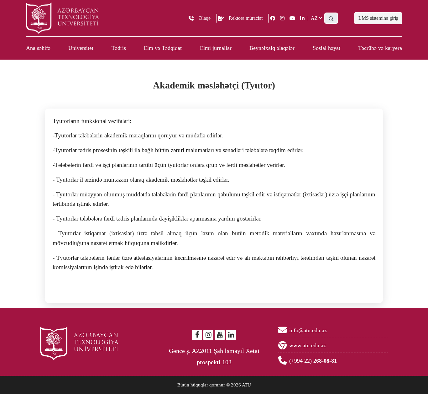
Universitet (80, 48)
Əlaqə (205, 18)
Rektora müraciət (246, 18)
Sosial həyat (326, 48)
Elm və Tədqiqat (163, 48)
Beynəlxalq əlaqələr (272, 48)
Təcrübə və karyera (380, 48)
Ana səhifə (38, 48)
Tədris (119, 48)
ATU (246, 384)
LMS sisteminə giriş (378, 18)
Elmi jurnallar (216, 48)
